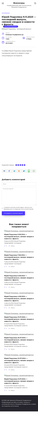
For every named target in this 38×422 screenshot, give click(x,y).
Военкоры (19, 3)
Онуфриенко (6, 13)
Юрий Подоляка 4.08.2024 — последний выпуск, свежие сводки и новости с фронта (19, 298)
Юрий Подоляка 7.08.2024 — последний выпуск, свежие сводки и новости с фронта (19, 257)
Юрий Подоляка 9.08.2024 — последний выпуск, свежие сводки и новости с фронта (19, 237)
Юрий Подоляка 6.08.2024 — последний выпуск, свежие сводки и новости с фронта (19, 278)
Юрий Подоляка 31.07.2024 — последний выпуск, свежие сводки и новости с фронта (19, 319)
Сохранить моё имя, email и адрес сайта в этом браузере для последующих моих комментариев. (18, 208)
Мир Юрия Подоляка (11, 26)
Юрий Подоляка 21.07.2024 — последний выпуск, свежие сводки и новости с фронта (19, 381)
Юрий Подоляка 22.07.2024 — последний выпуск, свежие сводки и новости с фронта (19, 360)
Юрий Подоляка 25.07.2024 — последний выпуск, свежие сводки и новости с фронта (19, 340)
